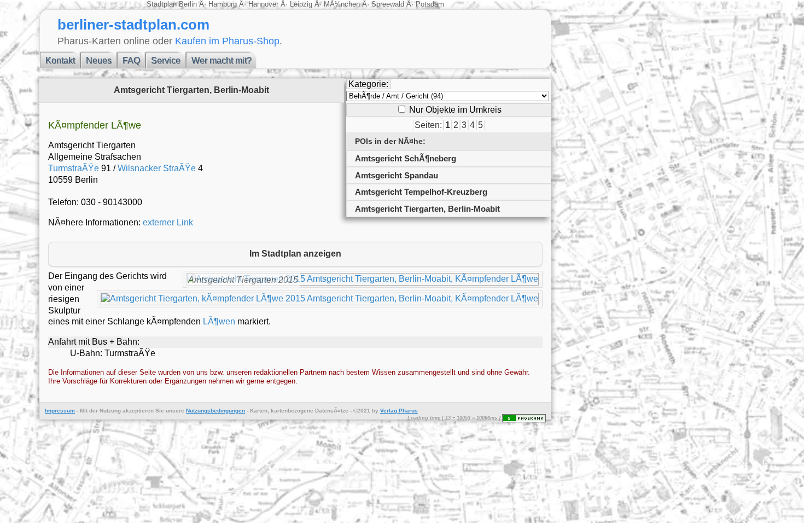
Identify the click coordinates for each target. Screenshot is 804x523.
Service (165, 60)
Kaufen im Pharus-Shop (227, 41)
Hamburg (222, 4)
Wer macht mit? (221, 60)
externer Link (168, 222)
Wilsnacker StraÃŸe (157, 168)
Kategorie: (368, 84)
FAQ (131, 60)
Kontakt (60, 60)
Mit (84, 411)
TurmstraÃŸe (73, 168)
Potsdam (428, 4)
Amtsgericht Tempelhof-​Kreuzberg (421, 191)
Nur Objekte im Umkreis (454, 109)
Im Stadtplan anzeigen (295, 253)
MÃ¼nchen (342, 4)
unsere (175, 411)
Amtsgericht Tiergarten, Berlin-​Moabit (427, 208)
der (93, 411)
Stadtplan (163, 4)
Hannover (263, 4)
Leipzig (301, 4)
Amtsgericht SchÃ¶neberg (405, 158)
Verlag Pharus (399, 411)
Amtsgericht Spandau (396, 175)
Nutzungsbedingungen (215, 411)
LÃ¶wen (219, 321)
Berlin (189, 4)
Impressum (60, 411)
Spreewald (387, 4)
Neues (99, 60)
